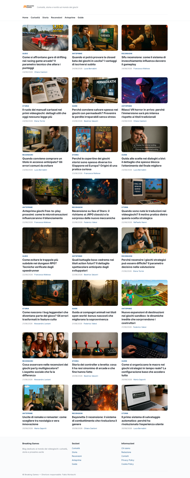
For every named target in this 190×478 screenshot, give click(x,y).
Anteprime (70, 17)
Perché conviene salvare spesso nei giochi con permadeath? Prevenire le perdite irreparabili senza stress (95, 113)
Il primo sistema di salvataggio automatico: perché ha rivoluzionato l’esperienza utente (143, 420)
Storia (45, 17)
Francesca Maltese (142, 68)
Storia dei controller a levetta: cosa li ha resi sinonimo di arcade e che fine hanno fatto (94, 368)
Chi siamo (125, 448)
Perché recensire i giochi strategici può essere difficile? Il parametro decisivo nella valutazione (144, 263)
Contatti (125, 456)
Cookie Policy (127, 464)
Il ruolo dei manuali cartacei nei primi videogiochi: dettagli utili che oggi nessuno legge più (44, 113)
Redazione (126, 452)
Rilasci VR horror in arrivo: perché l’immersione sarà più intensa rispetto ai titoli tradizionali (143, 113)
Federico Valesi (90, 222)
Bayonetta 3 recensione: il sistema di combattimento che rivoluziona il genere (94, 420)
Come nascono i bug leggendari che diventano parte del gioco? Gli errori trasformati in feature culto (45, 316)
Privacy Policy (127, 460)
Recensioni (56, 17)
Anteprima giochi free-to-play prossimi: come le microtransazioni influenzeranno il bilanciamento (44, 214)
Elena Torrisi (39, 121)
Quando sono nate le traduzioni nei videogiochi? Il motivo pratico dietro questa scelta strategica (144, 214)
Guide (81, 17)
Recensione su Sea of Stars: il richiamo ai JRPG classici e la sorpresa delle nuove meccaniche (93, 214)
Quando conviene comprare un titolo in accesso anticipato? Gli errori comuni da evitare (42, 162)
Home (25, 17)
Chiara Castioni (40, 72)
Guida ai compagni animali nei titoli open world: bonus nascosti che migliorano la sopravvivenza (94, 316)
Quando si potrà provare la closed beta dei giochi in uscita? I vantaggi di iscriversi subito (94, 61)
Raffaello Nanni (140, 222)
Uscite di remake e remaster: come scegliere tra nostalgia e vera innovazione (44, 420)
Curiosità (35, 17)
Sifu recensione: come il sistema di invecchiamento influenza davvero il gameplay (144, 61)
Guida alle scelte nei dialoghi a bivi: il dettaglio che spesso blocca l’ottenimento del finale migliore (144, 162)
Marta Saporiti (140, 379)
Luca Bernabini (90, 68)
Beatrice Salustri (91, 121)
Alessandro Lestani (42, 323)
